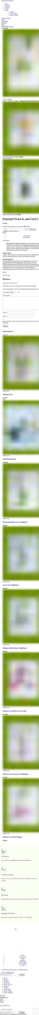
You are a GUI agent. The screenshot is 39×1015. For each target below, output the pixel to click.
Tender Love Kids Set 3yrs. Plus (14, 711)
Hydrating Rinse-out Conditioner (15, 522)
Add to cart (32, 229)
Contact (12, 12)
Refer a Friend (14, 15)
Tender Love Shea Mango (12, 837)
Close (1, 999)
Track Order (13, 13)
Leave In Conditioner (11, 585)
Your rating (6, 292)
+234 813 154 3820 (24, 944)
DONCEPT (10, 973)
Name (5, 312)
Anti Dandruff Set (9, 459)
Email (5, 316)
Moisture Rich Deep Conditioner (15, 648)
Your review (7, 295)
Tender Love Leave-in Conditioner (15, 774)
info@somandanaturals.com (10, 944)
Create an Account (6, 1009)
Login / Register (8, 992)
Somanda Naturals (11, 970)
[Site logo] (7, 1)
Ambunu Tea (8, 394)
